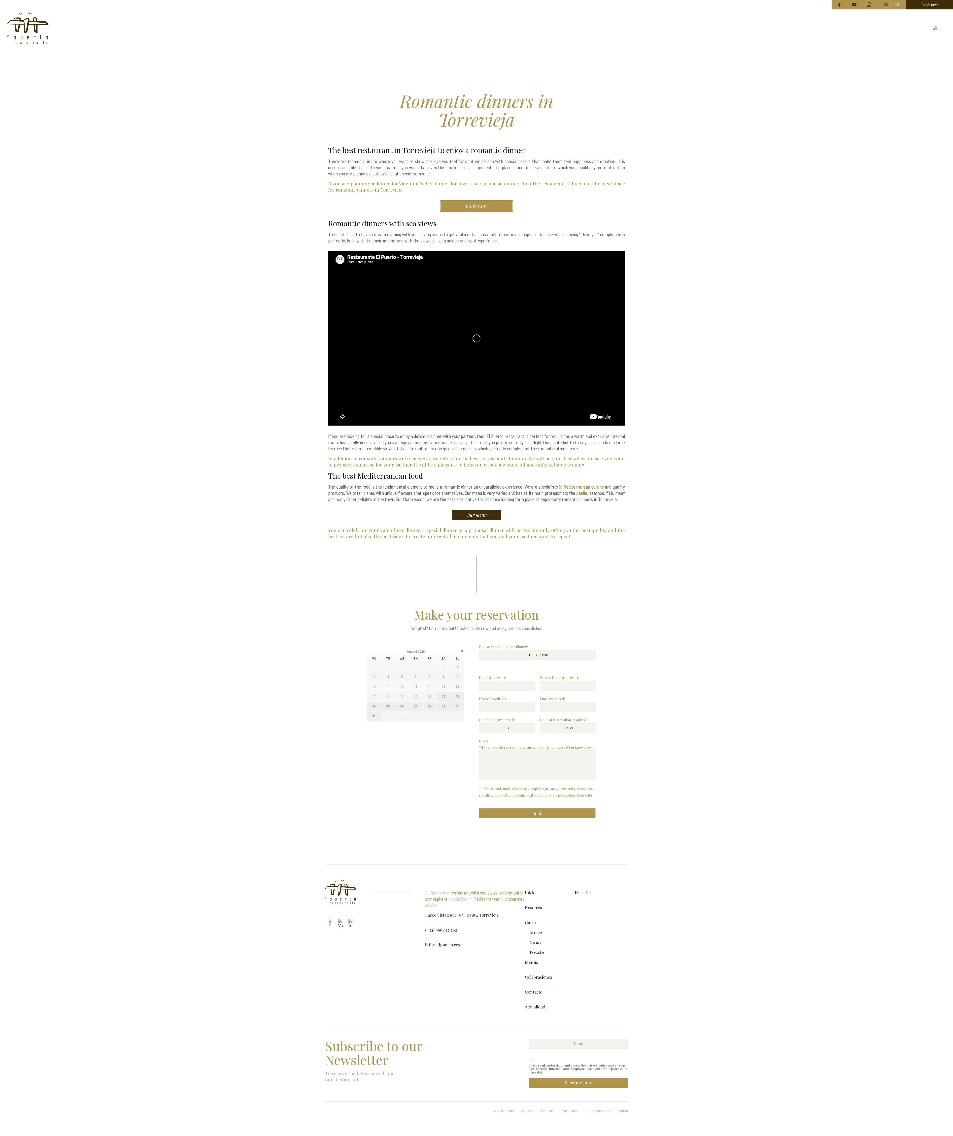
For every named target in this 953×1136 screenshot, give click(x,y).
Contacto (533, 992)
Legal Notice (568, 1111)
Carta (530, 922)
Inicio (530, 892)
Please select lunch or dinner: (503, 646)
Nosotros (533, 907)
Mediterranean (487, 899)
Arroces (536, 932)
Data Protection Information (606, 1111)
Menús (531, 962)
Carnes (535, 942)
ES (886, 4)
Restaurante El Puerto (536, 1111)
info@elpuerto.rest (443, 944)
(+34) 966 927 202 (441, 930)
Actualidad (535, 1006)
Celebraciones (538, 977)
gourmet (516, 899)
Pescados (537, 952)
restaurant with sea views (474, 893)
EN (896, 4)
